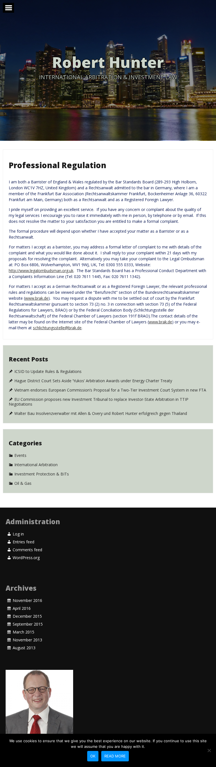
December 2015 (27, 616)
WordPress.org (26, 557)
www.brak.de (36, 298)
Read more (115, 756)
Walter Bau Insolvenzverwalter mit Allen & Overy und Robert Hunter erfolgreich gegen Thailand (100, 413)
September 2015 (28, 624)
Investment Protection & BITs (41, 474)
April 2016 (22, 608)
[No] (209, 750)
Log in (18, 534)
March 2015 (23, 632)
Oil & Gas (23, 483)
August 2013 (24, 647)
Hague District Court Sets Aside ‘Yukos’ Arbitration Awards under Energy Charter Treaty (93, 380)
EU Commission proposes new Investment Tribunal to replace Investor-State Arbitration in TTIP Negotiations (98, 402)
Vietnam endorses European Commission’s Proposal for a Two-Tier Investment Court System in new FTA (110, 390)
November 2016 (27, 600)
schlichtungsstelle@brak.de (57, 327)
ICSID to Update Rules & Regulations (48, 371)
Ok (92, 756)
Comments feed (27, 549)
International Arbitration (36, 464)
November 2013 (27, 639)
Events (20, 455)
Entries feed (23, 541)
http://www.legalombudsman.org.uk (41, 270)
